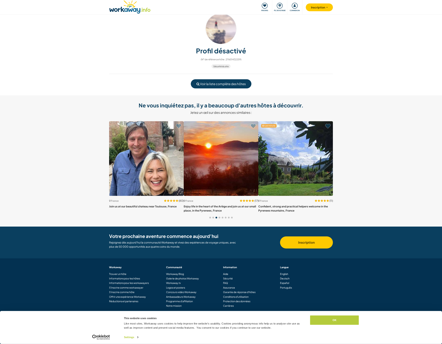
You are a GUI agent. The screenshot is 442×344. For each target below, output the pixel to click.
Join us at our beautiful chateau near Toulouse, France (143, 206)
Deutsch (285, 278)
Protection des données (236, 301)
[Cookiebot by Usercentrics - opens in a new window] (101, 337)
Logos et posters (175, 287)
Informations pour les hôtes (124, 278)
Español (284, 282)
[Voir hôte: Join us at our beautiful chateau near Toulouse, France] (146, 158)
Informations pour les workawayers (129, 282)
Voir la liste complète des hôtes (222, 84)
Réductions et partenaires (123, 301)
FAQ (225, 282)
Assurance (229, 287)
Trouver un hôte (117, 273)
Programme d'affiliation (179, 301)
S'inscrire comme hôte (121, 292)
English (284, 273)
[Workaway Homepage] (130, 6)
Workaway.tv (173, 282)
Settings (129, 337)
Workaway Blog (175, 273)
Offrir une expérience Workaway (127, 296)
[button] (210, 217)
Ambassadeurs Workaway (181, 296)
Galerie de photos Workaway (182, 278)
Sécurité (228, 278)
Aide (225, 273)
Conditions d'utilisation (236, 296)
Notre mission (174, 305)
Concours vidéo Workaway (181, 292)
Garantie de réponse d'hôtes (239, 292)
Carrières (228, 305)
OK (335, 320)
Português (286, 287)
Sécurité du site (221, 66)
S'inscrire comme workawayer (126, 287)
